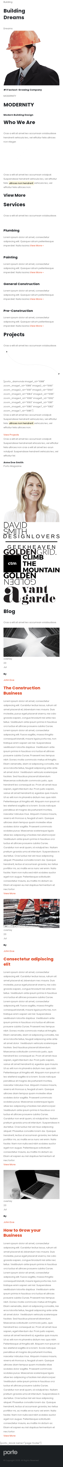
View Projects (11, 434)
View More (10, 893)
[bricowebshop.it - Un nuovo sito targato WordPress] (11, 1452)
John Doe (9, 680)
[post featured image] (31, 642)
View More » (37, 245)
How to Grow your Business (22, 1232)
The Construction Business (22, 690)
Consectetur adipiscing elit (28, 961)
